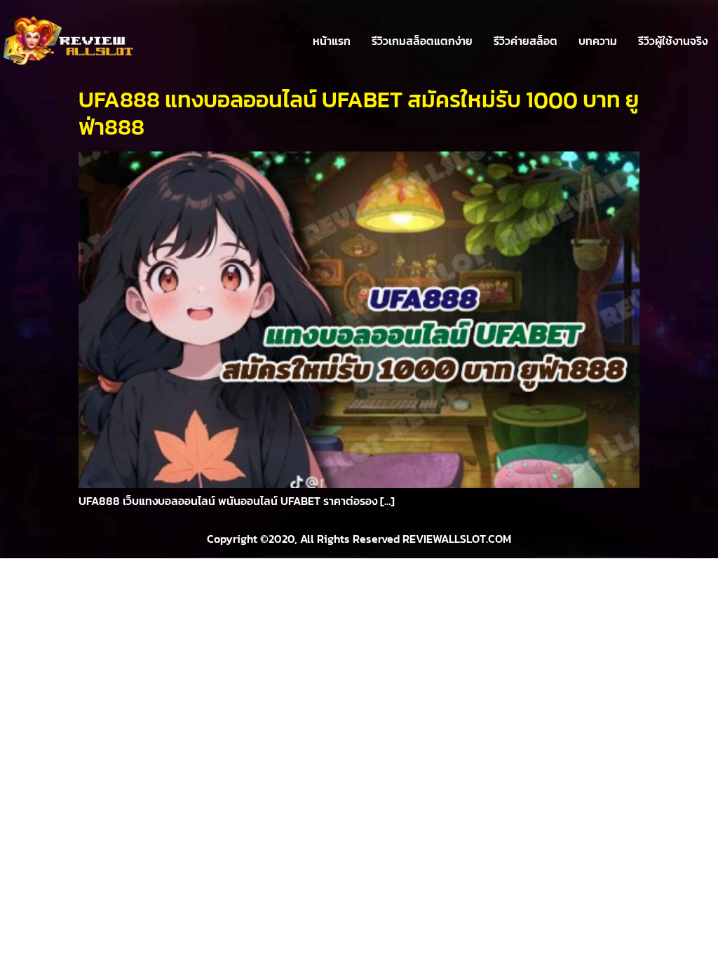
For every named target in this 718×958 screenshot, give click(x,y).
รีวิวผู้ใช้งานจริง (672, 40)
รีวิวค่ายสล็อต (525, 40)
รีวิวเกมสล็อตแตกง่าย (422, 40)
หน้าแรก (332, 40)
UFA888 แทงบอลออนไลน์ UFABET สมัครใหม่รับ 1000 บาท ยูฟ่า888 (359, 113)
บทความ (597, 40)
